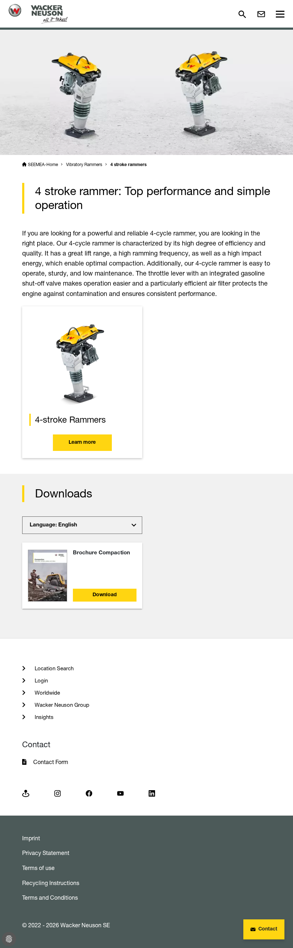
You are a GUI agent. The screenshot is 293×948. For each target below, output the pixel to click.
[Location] (25, 793)
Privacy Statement (45, 852)
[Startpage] (38, 14)
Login (40, 680)
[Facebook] (89, 793)
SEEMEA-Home (43, 164)
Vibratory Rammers (84, 164)
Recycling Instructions (50, 882)
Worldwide (46, 692)
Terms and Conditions (50, 897)
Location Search (53, 668)
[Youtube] (120, 793)
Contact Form (50, 761)
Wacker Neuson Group (61, 704)
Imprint (31, 838)
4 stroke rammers (128, 165)
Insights (43, 717)
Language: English (53, 525)
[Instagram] (57, 793)
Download (105, 595)
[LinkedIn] (152, 793)
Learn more (82, 442)
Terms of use (38, 867)
